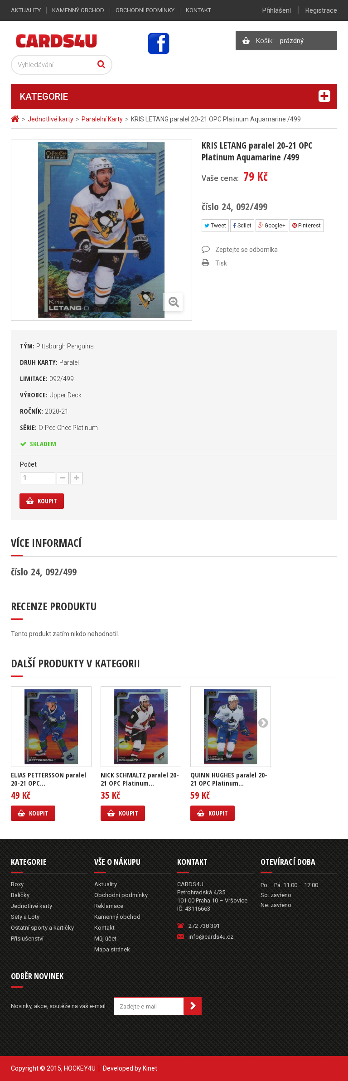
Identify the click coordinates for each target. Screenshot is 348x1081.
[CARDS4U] (56, 40)
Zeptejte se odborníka (246, 249)
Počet (28, 464)
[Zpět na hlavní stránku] (16, 119)
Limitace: (47, 378)
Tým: (57, 345)
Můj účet (105, 938)
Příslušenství (27, 938)
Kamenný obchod (78, 10)
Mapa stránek (112, 949)
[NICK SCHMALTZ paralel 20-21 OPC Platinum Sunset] (141, 726)
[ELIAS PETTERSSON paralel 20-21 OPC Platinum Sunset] (51, 726)
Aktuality (26, 10)
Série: (59, 427)
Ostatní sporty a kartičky (42, 927)
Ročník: (44, 410)
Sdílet (243, 225)
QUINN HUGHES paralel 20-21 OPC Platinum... (228, 779)
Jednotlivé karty (31, 905)
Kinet (150, 1068)
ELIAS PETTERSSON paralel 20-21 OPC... (48, 779)
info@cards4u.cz (210, 936)
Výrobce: (51, 394)
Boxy (17, 884)
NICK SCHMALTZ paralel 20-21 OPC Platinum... (140, 779)
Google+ (274, 225)
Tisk (221, 263)
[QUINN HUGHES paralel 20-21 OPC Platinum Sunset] (230, 726)
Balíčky (20, 895)
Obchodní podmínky (145, 10)
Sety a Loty (25, 916)
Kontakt (198, 10)
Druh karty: (49, 362)
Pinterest (309, 225)
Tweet (217, 225)
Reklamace (108, 905)
